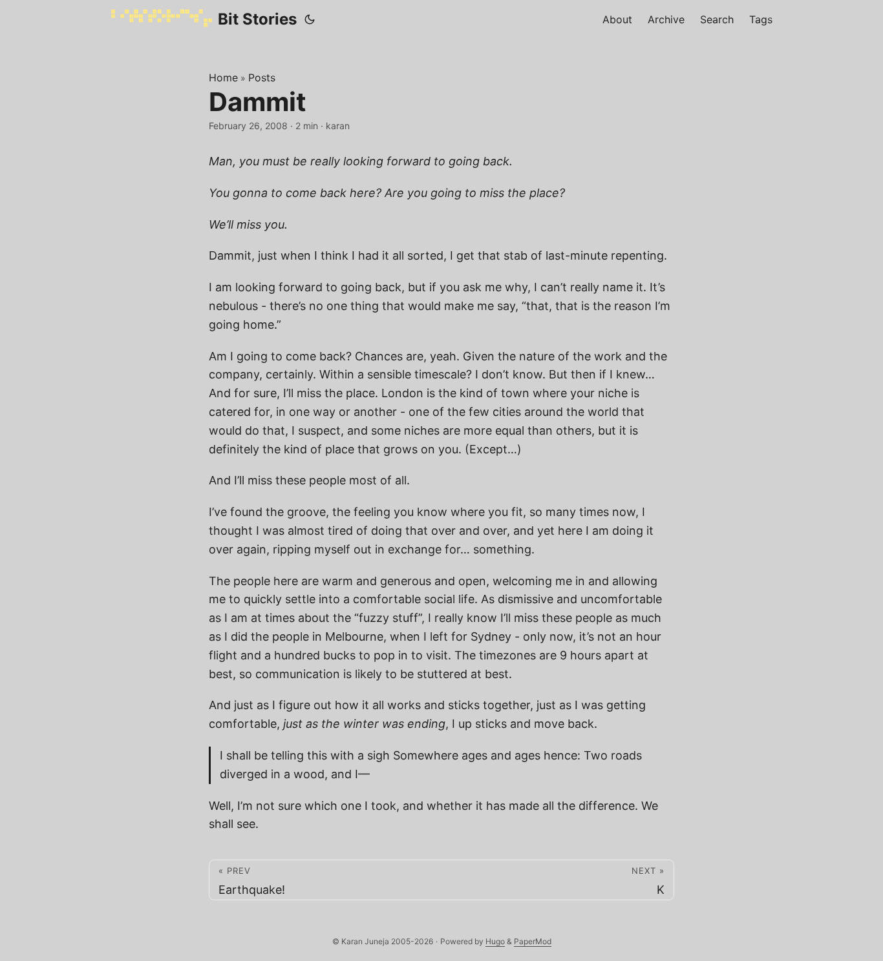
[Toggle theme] (309, 19)
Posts (261, 77)
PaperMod (532, 941)
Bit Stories (257, 19)
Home (223, 77)
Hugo (495, 941)
